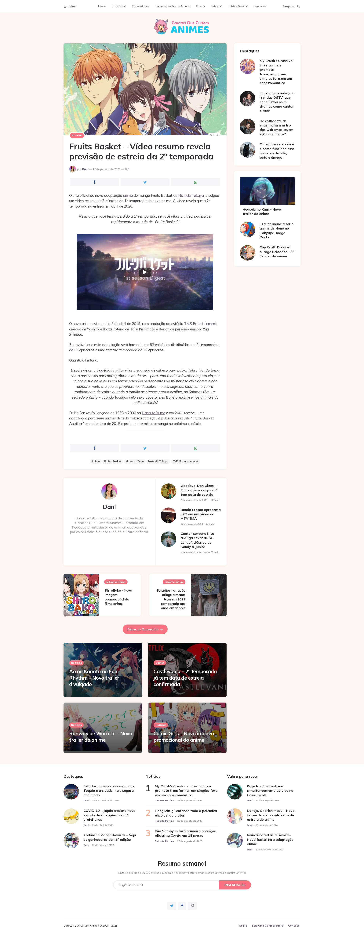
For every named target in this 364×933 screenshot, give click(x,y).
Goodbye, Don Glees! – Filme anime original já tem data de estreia (199, 490)
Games (159, 662)
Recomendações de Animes (172, 6)
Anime (96, 461)
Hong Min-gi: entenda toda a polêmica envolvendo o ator (186, 813)
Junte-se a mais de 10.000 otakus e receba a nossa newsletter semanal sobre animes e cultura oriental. (182, 872)
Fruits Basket (112, 461)
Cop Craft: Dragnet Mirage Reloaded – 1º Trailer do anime (277, 251)
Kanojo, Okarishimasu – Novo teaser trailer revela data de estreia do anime (271, 815)
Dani (85, 169)
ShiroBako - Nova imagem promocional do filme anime (118, 597)
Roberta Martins (164, 800)
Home (102, 6)
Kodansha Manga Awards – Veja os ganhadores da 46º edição (109, 837)
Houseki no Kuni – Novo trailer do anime (262, 211)
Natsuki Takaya (191, 195)
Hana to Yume (153, 413)
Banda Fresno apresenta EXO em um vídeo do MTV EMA (201, 514)
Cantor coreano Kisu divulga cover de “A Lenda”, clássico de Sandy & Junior (197, 540)
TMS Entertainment (200, 323)
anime (128, 195)
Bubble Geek (236, 6)
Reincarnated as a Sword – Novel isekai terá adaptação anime (270, 839)
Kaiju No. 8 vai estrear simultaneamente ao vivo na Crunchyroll (270, 790)
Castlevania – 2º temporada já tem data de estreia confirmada (185, 677)
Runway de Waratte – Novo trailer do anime (100, 736)
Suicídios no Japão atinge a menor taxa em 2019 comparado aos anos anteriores (171, 599)
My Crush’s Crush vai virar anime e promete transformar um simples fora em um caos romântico (276, 72)
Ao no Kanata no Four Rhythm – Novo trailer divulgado (94, 677)
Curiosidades (140, 6)
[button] (145, 272)
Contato (294, 925)
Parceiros (260, 6)
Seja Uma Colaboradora (267, 925)
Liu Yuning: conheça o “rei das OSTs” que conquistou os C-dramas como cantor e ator (277, 102)
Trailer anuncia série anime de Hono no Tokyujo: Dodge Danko (276, 230)
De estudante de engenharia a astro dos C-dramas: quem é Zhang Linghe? (276, 127)
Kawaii (200, 6)
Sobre (214, 6)
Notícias (116, 6)
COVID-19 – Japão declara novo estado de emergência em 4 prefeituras (109, 815)
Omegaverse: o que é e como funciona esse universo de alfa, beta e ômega (277, 151)
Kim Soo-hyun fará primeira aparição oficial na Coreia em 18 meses (185, 833)
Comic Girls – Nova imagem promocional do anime (185, 736)
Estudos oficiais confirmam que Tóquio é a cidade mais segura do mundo (108, 790)
